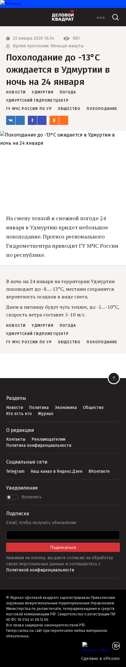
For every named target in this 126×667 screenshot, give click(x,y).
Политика (39, 407)
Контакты (15, 439)
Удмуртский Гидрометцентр (37, 100)
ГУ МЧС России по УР (29, 109)
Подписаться (63, 547)
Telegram (15, 471)
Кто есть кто (19, 413)
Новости (14, 407)
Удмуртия (43, 92)
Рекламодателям (48, 439)
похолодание (102, 109)
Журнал (45, 413)
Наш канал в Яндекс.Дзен (56, 471)
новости (16, 92)
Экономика (66, 407)
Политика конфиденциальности (38, 445)
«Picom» (111, 658)
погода (68, 92)
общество (69, 109)
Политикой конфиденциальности (40, 570)
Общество (93, 407)
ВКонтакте (99, 471)
